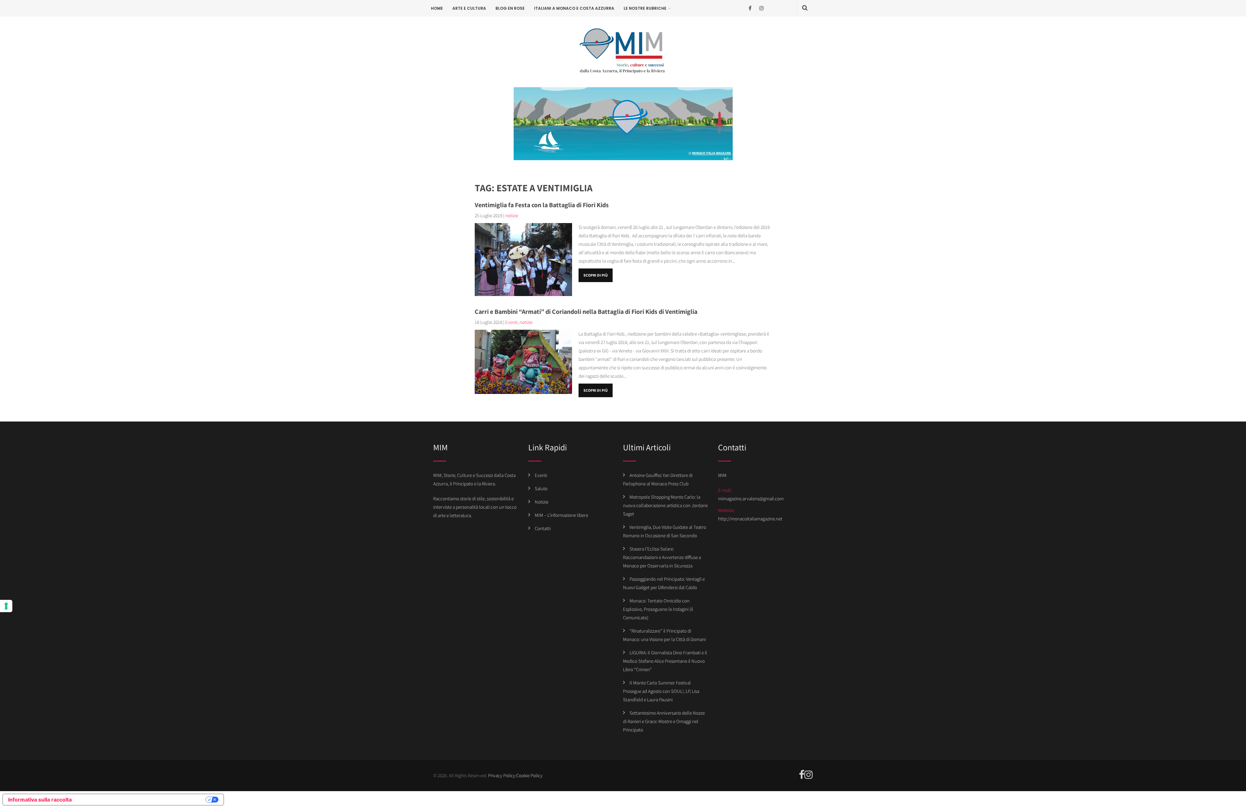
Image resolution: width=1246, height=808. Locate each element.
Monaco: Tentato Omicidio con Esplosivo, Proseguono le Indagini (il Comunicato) (658, 609)
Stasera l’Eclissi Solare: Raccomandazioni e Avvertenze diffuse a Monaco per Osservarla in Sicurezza (662, 557)
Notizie (541, 502)
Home (437, 8)
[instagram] (761, 8)
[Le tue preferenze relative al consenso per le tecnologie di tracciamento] (6, 606)
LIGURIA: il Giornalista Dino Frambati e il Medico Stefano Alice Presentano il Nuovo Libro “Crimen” (665, 660)
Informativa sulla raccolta (40, 799)
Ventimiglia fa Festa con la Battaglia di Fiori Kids (542, 205)
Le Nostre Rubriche (645, 8)
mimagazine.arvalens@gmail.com (751, 498)
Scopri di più (595, 275)
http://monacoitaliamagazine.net (750, 519)
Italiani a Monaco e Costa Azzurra (574, 8)
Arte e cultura (469, 8)
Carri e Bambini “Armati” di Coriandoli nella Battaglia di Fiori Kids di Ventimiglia (586, 311)
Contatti (543, 528)
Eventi (511, 322)
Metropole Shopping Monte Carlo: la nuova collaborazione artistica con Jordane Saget (665, 505)
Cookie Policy (529, 775)
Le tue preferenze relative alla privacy (141, 799)
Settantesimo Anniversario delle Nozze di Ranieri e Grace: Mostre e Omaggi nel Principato (664, 721)
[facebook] (750, 8)
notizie (511, 215)
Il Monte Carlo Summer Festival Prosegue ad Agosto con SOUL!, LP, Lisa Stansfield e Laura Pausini (661, 691)
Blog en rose (510, 8)
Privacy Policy (501, 775)
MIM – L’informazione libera (561, 515)
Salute (541, 488)
